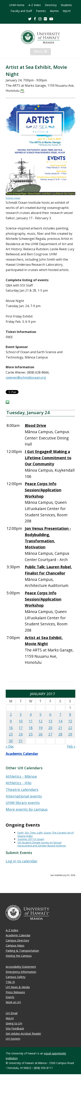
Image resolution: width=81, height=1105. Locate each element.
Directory (51, 5)
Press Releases (15, 992)
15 (70, 721)
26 (40, 734)
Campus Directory (17, 940)
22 (70, 728)
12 (40, 721)
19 (40, 728)
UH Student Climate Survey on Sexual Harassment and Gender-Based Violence (41, 844)
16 (11, 728)
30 (11, 741)
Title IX (10, 982)
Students (66, 5)
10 (21, 721)
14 (60, 721)
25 (31, 734)
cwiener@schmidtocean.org (26, 377)
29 (70, 734)
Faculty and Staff (21, 11)
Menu (42, 52)
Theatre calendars (22, 789)
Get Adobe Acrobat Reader (23, 1033)
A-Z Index (35, 5)
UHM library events (23, 802)
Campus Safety (15, 977)
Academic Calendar (22, 753)
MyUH (67, 11)
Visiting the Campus (19, 956)
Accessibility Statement (21, 967)
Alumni (54, 11)
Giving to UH (14, 1023)
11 (31, 721)
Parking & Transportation (22, 950)
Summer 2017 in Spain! (30, 839)
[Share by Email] (7, 402)
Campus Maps (15, 945)
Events (10, 997)
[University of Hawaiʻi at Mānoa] (40, 37)
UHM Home (16, 5)
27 (50, 734)
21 (60, 728)
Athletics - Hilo (18, 782)
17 (21, 728)
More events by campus (27, 809)
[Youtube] (51, 19)
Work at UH (13, 1002)
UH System (13, 1038)
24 (21, 734)
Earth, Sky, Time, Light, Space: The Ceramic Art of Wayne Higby (45, 834)
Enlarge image (13, 198)
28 (60, 734)
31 (21, 741)
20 (50, 728)
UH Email (11, 1013)
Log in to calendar (22, 861)
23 (11, 734)
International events (24, 796)
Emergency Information (21, 972)
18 (31, 728)
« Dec (10, 746)
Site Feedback (15, 1028)
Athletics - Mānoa (21, 776)
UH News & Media (18, 987)
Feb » (71, 746)
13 (50, 721)
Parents (41, 11)
